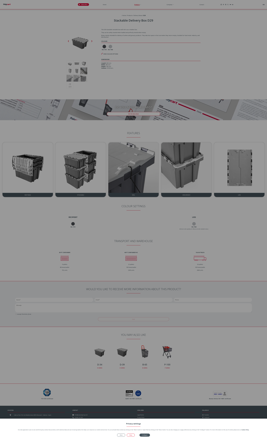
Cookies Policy (245, 430)
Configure (144, 435)
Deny (130, 435)
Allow (121, 435)
